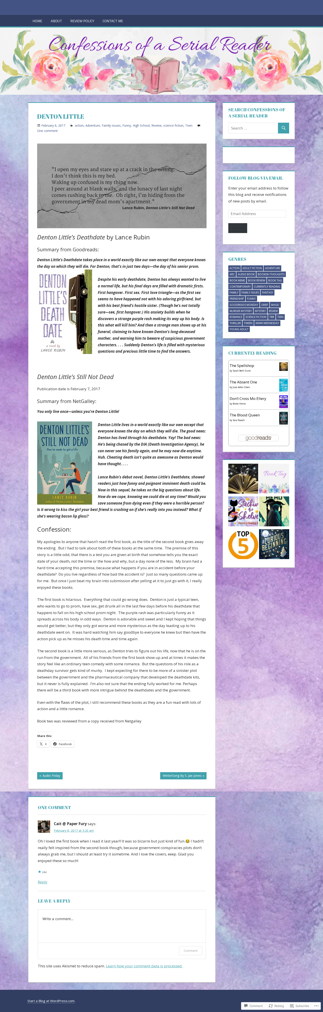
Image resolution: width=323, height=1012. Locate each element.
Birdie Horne (239, 403)
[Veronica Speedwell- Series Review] (274, 545)
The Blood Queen (245, 415)
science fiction (173, 125)
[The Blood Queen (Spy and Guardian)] (283, 423)
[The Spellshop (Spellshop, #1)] (283, 369)
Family (234, 292)
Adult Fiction (252, 268)
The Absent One (243, 382)
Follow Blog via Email (255, 178)
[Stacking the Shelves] (243, 512)
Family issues (111, 125)
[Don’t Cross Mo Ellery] (283, 406)
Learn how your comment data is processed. (144, 965)
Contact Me (113, 21)
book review (256, 280)
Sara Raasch (239, 420)
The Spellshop (242, 365)
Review (156, 125)
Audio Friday (48, 776)
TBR (271, 317)
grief (264, 305)
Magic (275, 305)
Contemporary (240, 286)
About (56, 21)
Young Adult (239, 329)
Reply (42, 881)
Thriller (235, 323)
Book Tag (275, 280)
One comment (47, 131)
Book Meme (237, 280)
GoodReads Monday (244, 305)
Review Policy (82, 21)
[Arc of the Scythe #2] (274, 512)
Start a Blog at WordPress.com (50, 1001)
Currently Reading (267, 286)
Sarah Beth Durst (242, 370)
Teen (188, 125)
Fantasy (267, 292)
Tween (248, 323)
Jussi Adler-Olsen (241, 387)
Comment (191, 950)
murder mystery (241, 311)
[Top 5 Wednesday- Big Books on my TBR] (243, 545)
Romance (236, 317)
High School (141, 125)
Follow (237, 227)
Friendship (237, 299)
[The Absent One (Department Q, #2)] (283, 390)
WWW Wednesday (267, 323)
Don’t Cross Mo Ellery (248, 398)
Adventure (92, 125)
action (79, 125)
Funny (126, 125)
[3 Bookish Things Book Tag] (274, 480)
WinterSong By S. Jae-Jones (180, 776)
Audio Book (246, 274)
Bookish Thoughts (271, 274)
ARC (232, 274)
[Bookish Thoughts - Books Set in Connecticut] (243, 480)
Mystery (260, 311)
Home (37, 21)
